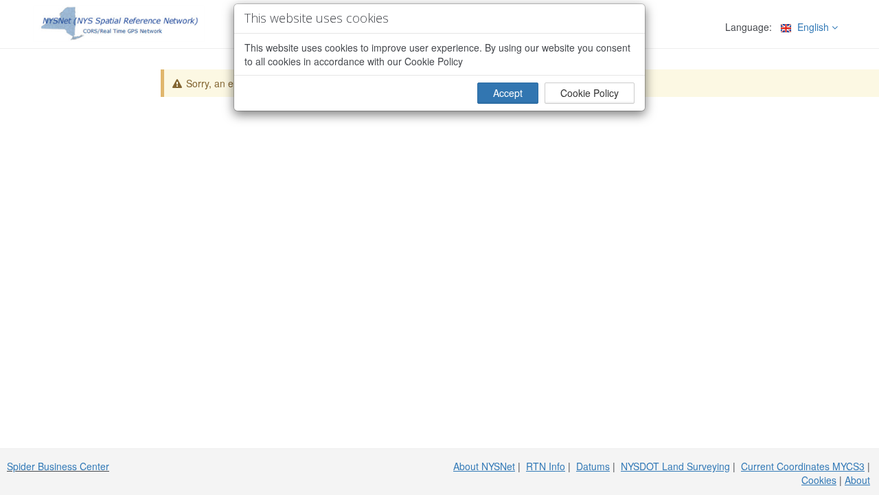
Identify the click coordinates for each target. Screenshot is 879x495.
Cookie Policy (589, 93)
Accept (508, 93)
